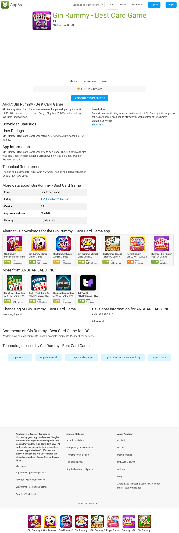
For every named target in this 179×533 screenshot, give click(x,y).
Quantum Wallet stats (26, 494)
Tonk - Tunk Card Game (39, 293)
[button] (134, 321)
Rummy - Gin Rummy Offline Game (162, 254)
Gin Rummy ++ (11, 254)
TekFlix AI (83, 293)
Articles (121, 469)
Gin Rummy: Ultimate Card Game (88, 254)
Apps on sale (159, 357)
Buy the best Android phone (79, 469)
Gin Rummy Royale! (112, 254)
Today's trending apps (81, 357)
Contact (121, 440)
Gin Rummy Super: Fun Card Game (63, 254)
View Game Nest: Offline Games (32, 487)
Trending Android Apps (77, 454)
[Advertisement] (89, 55)
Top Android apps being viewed (31, 472)
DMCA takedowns (126, 462)
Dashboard (137, 4)
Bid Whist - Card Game (14, 293)
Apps (112, 4)
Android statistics (75, 440)
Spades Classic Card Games (63, 293)
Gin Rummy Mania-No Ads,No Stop (39, 254)
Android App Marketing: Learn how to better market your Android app (138, 485)
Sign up (154, 4)
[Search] (102, 4)
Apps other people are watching (123, 357)
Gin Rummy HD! (145, 530)
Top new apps (20, 357)
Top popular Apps (75, 462)
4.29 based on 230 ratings (55, 199)
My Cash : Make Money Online (30, 479)
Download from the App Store (90, 97)
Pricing (123, 4)
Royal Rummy (134, 254)
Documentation (125, 454)
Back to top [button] (171, 504)
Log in (171, 4)
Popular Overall (48, 357)
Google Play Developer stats (80, 447)
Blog (119, 476)
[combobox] (86, 4)
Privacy (120, 447)
